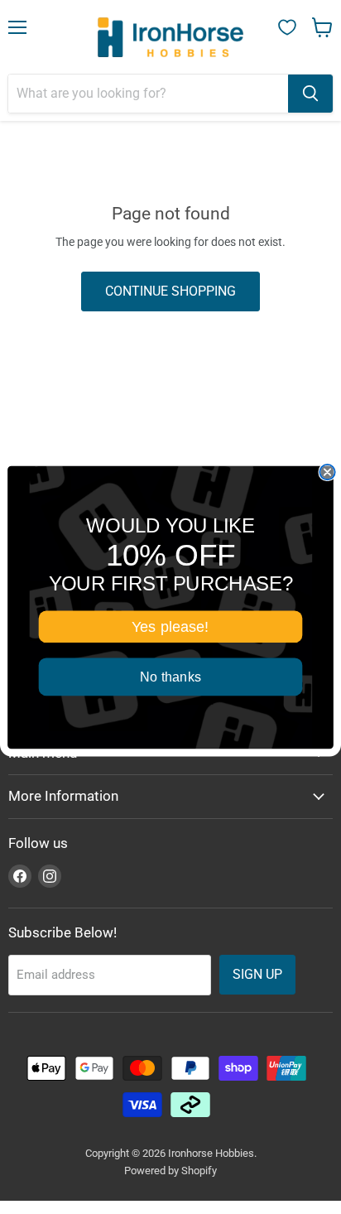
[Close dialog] (326, 471)
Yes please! (170, 626)
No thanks (170, 676)
